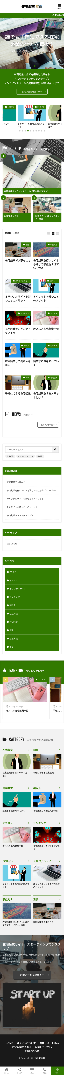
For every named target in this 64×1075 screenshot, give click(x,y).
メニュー (32, 1073)
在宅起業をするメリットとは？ (30, 125)
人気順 (16, 233)
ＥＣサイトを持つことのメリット (46, 298)
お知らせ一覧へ (48, 424)
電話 (45, 1073)
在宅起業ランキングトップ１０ (18, 330)
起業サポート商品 (49, 1043)
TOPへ (57, 1073)
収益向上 (53, 245)
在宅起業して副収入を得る (18, 363)
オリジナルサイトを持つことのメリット (18, 298)
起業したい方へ (43, 1046)
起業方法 (53, 345)
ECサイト (10, 107)
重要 (27, 245)
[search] (55, 449)
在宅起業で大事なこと (18, 260)
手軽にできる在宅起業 (18, 393)
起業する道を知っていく (46, 363)
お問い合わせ (32, 1050)
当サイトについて (26, 1043)
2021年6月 (12, 543)
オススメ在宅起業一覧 (46, 328)
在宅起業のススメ (21, 1046)
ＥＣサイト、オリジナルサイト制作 (47, 217)
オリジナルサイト (22, 281)
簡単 (27, 378)
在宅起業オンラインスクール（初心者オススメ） (26, 191)
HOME (9, 1043)
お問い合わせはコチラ (32, 91)
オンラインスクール (25, 456)
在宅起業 (41, 107)
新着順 (8, 233)
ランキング (24, 313)
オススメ (53, 313)
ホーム (6, 1073)
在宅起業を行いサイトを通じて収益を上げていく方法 (46, 264)
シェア (19, 1073)
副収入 (26, 345)
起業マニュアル (11, 216)
